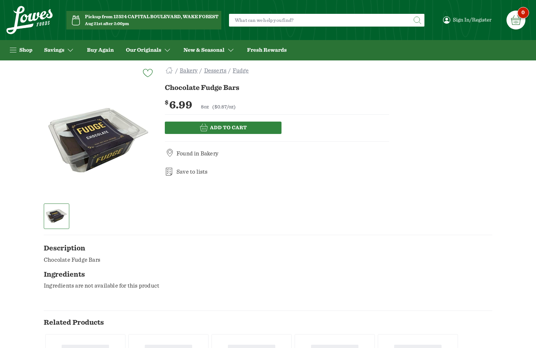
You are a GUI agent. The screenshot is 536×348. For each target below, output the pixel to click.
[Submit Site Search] (417, 20)
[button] (57, 216)
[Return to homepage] (29, 20)
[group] (98, 141)
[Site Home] (169, 70)
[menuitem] (100, 50)
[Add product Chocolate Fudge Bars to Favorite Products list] (147, 72)
